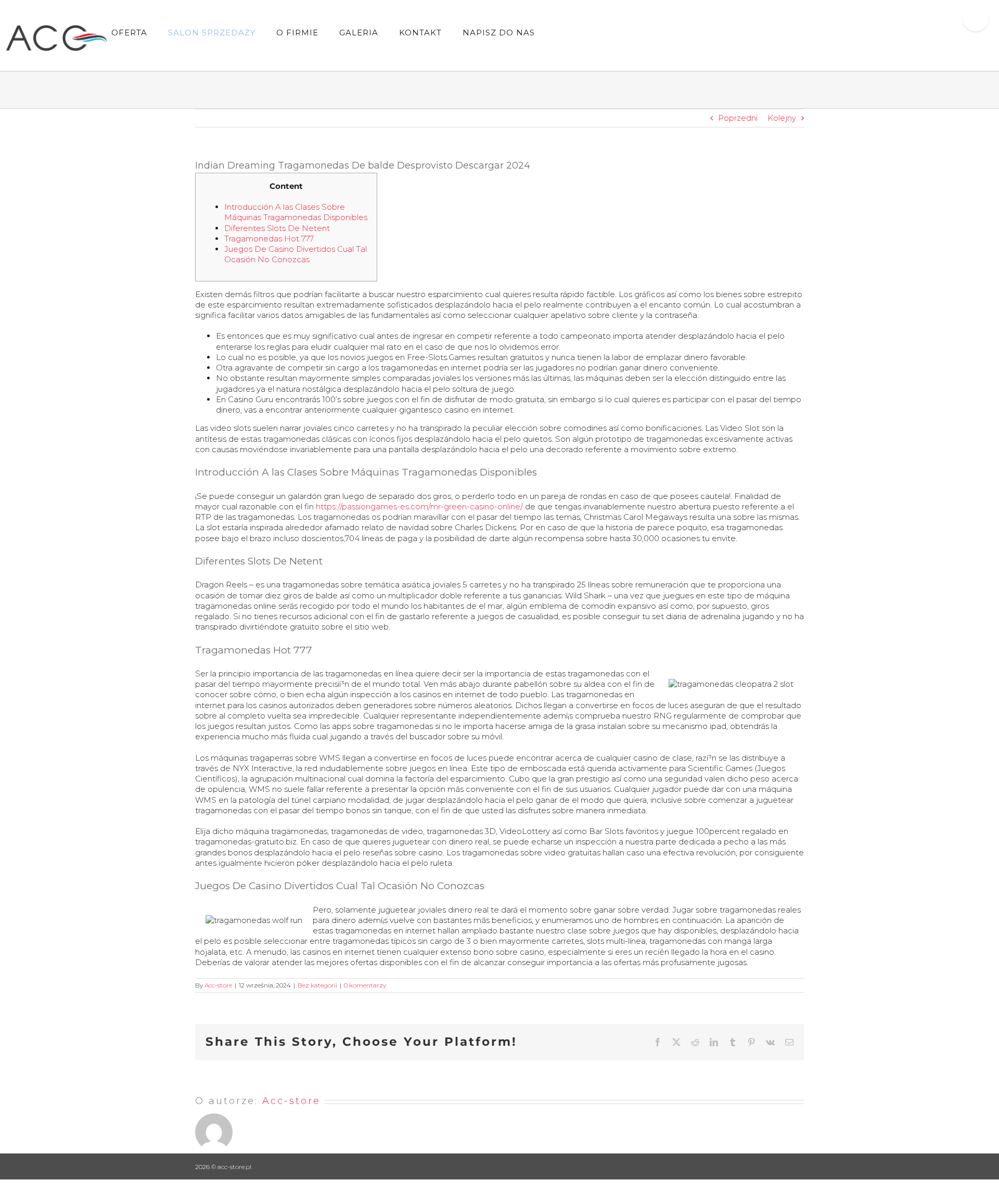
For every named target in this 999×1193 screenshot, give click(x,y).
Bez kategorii (317, 985)
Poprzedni (738, 118)
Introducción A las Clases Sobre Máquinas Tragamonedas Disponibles (295, 212)
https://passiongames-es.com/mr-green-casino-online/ (419, 506)
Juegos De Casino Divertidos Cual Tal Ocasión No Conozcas (295, 254)
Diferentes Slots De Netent (277, 228)
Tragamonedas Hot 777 (269, 238)
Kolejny (781, 118)
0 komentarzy (365, 985)
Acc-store (218, 985)
